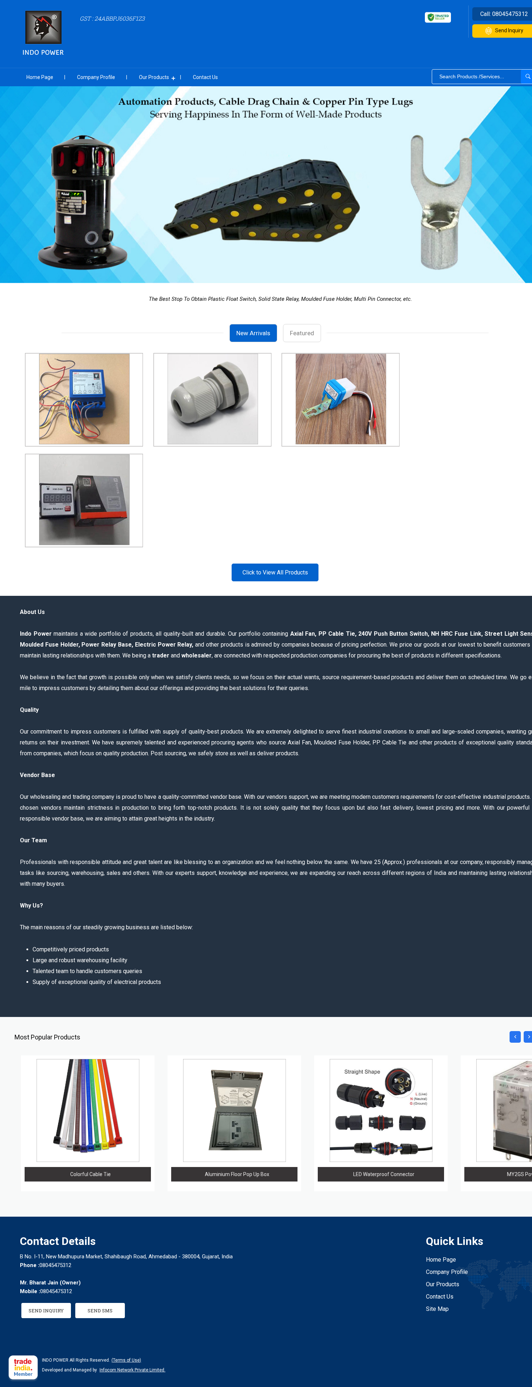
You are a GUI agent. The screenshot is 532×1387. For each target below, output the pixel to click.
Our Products (154, 77)
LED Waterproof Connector (383, 1174)
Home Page (39, 77)
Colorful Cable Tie (90, 1174)
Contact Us (205, 77)
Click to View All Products (275, 572)
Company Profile (96, 77)
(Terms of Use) (126, 1360)
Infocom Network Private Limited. (132, 1370)
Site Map (437, 1308)
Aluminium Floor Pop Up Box (237, 1174)
